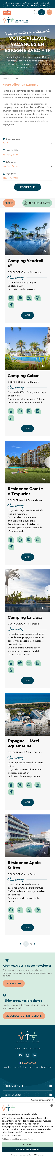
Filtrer (9, 203)
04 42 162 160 (29, 1063)
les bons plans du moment (34, 5)
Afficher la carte (39, 203)
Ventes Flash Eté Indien (36, 2)
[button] (8, 234)
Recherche (27, 187)
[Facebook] (20, 1055)
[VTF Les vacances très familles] (15, 19)
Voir (27, 315)
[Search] (35, 12)
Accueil (6, 78)
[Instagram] (27, 1055)
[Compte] (41, 12)
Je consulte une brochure (24, 1016)
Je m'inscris (13, 983)
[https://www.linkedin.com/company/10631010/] (34, 1055)
